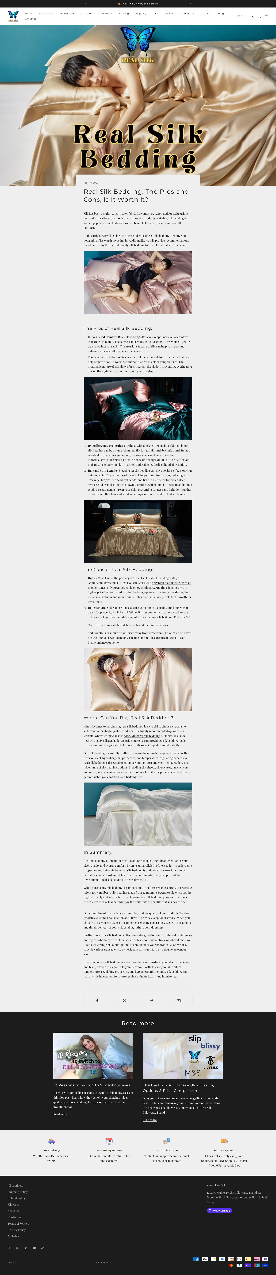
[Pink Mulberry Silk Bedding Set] (138, 282)
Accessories (105, 13)
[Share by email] (178, 1000)
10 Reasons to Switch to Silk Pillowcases (91, 1085)
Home (29, 13)
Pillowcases (67, 13)
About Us (13, 1211)
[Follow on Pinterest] (25, 1247)
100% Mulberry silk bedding (142, 736)
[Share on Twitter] (124, 1000)
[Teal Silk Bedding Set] (138, 408)
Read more (60, 1114)
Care (155, 13)
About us (206, 13)
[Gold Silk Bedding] (138, 679)
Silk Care (13, 1204)
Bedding (124, 13)
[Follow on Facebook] (9, 1247)
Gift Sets (86, 13)
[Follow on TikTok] (42, 1247)
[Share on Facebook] (97, 1000)
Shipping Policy (18, 1192)
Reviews (170, 13)
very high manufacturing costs (171, 583)
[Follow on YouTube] (34, 1247)
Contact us (187, 13)
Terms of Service (18, 1223)
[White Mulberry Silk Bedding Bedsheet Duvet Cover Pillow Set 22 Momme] (138, 814)
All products (46, 13)
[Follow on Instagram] (17, 1247)
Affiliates (30, 19)
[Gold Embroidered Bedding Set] (138, 531)
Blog (221, 13)
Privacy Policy (17, 1230)
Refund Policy (16, 1198)
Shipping (140, 13)
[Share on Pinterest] (151, 1000)
